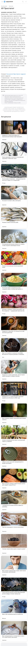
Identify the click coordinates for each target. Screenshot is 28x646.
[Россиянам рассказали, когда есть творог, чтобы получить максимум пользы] (14, 239)
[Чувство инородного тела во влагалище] (14, 522)
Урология (11, 6)
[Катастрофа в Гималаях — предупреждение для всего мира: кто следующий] (14, 174)
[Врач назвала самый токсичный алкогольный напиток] (14, 414)
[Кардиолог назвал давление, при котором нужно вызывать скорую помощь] (14, 370)
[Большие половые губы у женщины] (14, 196)
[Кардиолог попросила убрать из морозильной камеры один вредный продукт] (14, 131)
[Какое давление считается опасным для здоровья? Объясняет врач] (14, 152)
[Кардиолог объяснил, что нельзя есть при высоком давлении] (14, 326)
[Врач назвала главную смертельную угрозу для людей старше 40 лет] (14, 479)
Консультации (4, 6)
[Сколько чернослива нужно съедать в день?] (14, 544)
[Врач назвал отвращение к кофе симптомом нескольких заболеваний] (14, 566)
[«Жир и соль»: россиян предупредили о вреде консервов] (14, 457)
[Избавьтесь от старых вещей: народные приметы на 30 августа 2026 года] (14, 392)
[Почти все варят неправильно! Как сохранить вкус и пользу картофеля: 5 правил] (14, 283)
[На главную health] (9, 1)
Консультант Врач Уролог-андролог (16, 74)
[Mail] (4, 1)
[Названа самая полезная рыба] (14, 218)
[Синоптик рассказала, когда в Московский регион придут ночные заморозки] (14, 588)
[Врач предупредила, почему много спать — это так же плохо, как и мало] (14, 631)
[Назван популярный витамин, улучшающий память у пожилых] (14, 435)
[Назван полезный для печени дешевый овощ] (14, 261)
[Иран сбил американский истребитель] (14, 609)
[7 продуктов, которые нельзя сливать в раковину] (14, 501)
